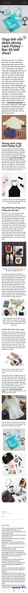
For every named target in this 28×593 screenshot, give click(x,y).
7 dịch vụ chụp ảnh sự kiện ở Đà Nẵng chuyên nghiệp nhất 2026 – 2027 (13, 529)
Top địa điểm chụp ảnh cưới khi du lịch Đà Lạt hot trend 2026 (14, 536)
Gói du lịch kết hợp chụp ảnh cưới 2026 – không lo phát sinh (14, 539)
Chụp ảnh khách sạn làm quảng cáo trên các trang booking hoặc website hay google (13, 564)
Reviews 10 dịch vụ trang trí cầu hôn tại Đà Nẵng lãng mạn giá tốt (13, 548)
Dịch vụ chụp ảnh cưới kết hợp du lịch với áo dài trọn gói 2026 (14, 532)
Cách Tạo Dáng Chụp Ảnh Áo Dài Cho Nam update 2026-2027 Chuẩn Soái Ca (13, 551)
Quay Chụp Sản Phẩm (6, 513)
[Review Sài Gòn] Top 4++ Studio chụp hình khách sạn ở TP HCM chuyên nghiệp (14, 574)
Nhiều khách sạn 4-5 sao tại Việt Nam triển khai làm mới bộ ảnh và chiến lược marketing (14, 555)
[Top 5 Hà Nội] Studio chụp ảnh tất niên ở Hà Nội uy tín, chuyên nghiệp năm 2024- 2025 (13, 581)
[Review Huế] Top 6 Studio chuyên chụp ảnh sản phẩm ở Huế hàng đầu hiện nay (13, 577)
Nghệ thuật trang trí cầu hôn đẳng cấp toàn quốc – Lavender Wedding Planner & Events (14, 543)
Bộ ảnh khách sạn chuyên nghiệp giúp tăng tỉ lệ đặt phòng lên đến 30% (13, 560)
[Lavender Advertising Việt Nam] (7, 3)
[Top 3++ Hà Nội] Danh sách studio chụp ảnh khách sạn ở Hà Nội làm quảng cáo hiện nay (13, 569)
